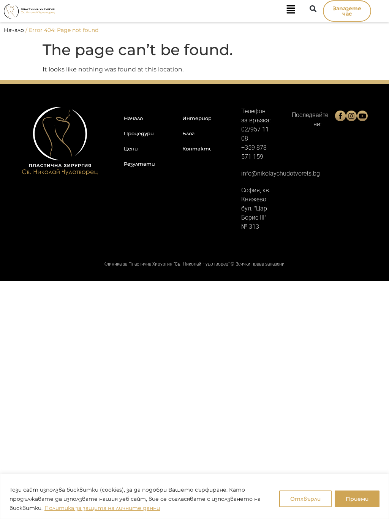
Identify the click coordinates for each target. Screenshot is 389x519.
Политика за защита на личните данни (102, 508)
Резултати (139, 164)
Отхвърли (305, 498)
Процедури (139, 133)
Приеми (357, 498)
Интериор (196, 118)
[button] (183, 11)
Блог (188, 133)
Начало (14, 30)
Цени (131, 149)
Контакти (196, 149)
